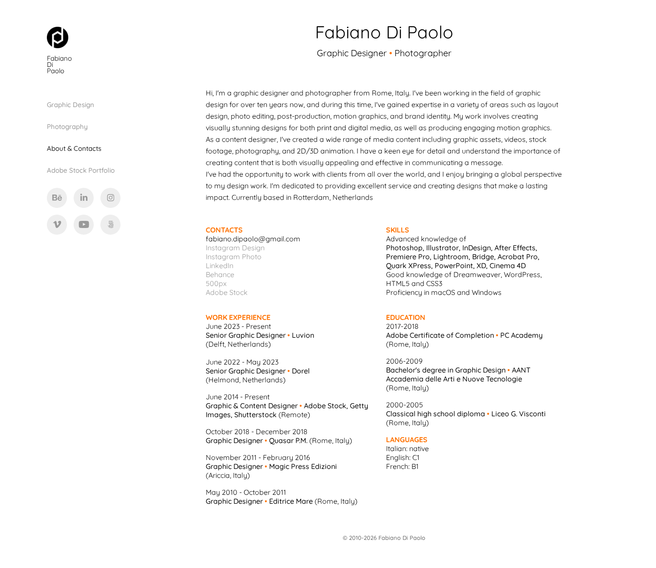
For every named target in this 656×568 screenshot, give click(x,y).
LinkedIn (219, 265)
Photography (67, 126)
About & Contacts (74, 148)
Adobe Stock (227, 291)
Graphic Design (70, 104)
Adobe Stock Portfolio (81, 170)
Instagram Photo (234, 256)
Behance (220, 274)
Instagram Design (235, 247)
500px (216, 283)
